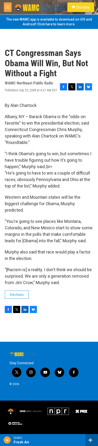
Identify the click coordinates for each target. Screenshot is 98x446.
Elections (17, 295)
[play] (7, 440)
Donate (82, 7)
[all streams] (91, 440)
